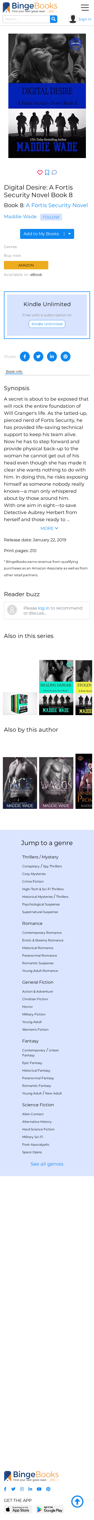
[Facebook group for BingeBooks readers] (5, 1489)
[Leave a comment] (54, 172)
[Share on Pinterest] (65, 356)
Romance (32, 923)
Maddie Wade (20, 216)
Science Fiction (38, 1104)
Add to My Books (42, 233)
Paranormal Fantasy (38, 1078)
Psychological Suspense (41, 904)
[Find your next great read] (30, 7)
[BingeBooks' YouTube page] (39, 1489)
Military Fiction (33, 1014)
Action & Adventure (37, 991)
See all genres (47, 1164)
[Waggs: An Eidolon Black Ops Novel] (56, 773)
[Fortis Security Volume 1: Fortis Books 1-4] (20, 679)
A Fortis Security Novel (57, 205)
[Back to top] (77, 1501)
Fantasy (30, 1041)
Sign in (85, 19)
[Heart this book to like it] (40, 172)
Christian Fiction (35, 999)
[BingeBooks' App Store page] (18, 1509)
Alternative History (37, 1122)
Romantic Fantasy (36, 1086)
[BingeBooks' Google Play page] (50, 1509)
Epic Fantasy (32, 1063)
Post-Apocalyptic (36, 1144)
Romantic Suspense (38, 963)
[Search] (53, 19)
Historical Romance (37, 948)
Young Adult (32, 1022)
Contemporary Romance (42, 933)
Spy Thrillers (52, 866)
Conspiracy (31, 866)
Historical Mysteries (37, 897)
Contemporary (33, 1050)
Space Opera (32, 1152)
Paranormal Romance (39, 955)
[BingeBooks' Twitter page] (13, 1489)
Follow (51, 217)
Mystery (50, 857)
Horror (27, 1007)
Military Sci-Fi (32, 1137)
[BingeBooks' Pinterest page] (48, 1489)
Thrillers (30, 857)
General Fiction (38, 982)
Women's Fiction (35, 1029)
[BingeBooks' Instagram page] (22, 1489)
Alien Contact (33, 1114)
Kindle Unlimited (47, 324)
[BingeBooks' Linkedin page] (30, 1489)
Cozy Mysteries (34, 874)
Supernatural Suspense (40, 912)
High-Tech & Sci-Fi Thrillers (43, 889)
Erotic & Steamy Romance (42, 940)
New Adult (53, 1093)
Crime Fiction (33, 881)
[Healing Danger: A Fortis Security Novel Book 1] (56, 679)
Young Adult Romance (40, 971)
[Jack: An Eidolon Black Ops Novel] (20, 773)
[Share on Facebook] (25, 356)
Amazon (26, 265)
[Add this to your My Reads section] (47, 173)
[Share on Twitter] (38, 356)
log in (44, 608)
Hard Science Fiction (38, 1129)
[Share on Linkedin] (52, 356)
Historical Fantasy (36, 1070)
